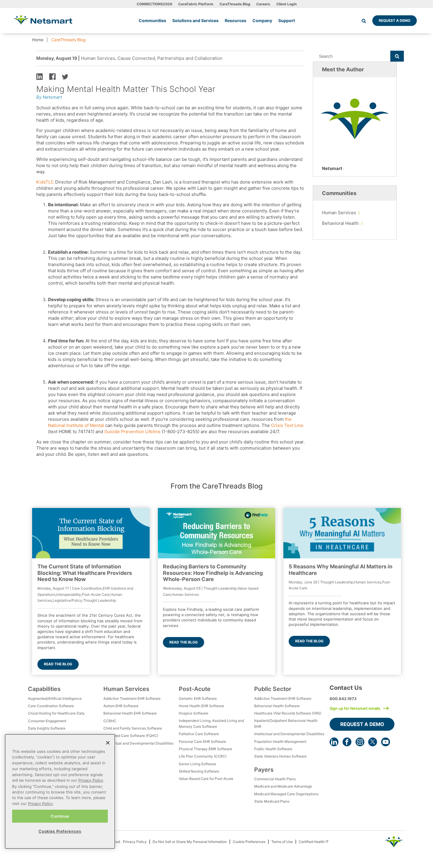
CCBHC (109, 721)
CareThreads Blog (234, 4)
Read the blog (58, 664)
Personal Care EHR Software (202, 741)
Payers (264, 769)
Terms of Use (282, 841)
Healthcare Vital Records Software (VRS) (287, 713)
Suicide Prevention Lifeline (132, 431)
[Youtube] (385, 741)
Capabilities (44, 688)
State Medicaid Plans (271, 801)
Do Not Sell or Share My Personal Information (190, 841)
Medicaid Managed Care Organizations (286, 794)
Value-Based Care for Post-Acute (206, 778)
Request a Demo (394, 20)
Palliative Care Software (199, 734)
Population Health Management (280, 741)
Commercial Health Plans (275, 779)
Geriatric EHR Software (198, 698)
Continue (60, 816)
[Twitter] (372, 741)
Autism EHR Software (120, 706)
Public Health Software (273, 749)
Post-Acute (195, 688)
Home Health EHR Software (201, 706)
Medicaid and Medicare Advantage (283, 786)
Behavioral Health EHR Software (130, 713)
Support (286, 20)
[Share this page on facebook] (52, 76)
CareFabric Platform (195, 4)
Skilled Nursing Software (199, 771)
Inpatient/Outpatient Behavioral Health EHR (286, 723)
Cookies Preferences (60, 831)
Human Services (339, 212)
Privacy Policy (135, 841)
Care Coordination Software (51, 706)
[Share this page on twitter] (65, 76)
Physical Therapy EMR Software (205, 749)
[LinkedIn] (334, 741)
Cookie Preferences (249, 841)
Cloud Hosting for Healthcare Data (56, 713)
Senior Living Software (197, 764)
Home (37, 39)
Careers (263, 4)
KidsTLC (45, 182)
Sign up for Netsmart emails (355, 708)
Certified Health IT (314, 841)
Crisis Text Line (287, 425)
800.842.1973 (343, 698)
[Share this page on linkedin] (39, 76)
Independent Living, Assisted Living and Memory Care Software (211, 723)
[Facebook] (347, 741)
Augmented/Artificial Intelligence (55, 698)
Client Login (286, 4)
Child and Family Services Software (132, 728)
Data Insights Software (46, 728)
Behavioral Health (340, 223)
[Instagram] (360, 741)
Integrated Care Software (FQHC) (130, 735)
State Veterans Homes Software (280, 756)
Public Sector (272, 688)
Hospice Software (193, 713)
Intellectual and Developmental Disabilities (138, 743)
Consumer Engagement (47, 721)
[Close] (107, 742)
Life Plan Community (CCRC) (203, 756)
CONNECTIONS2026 (154, 4)
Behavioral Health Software (277, 706)
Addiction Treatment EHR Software (132, 698)
